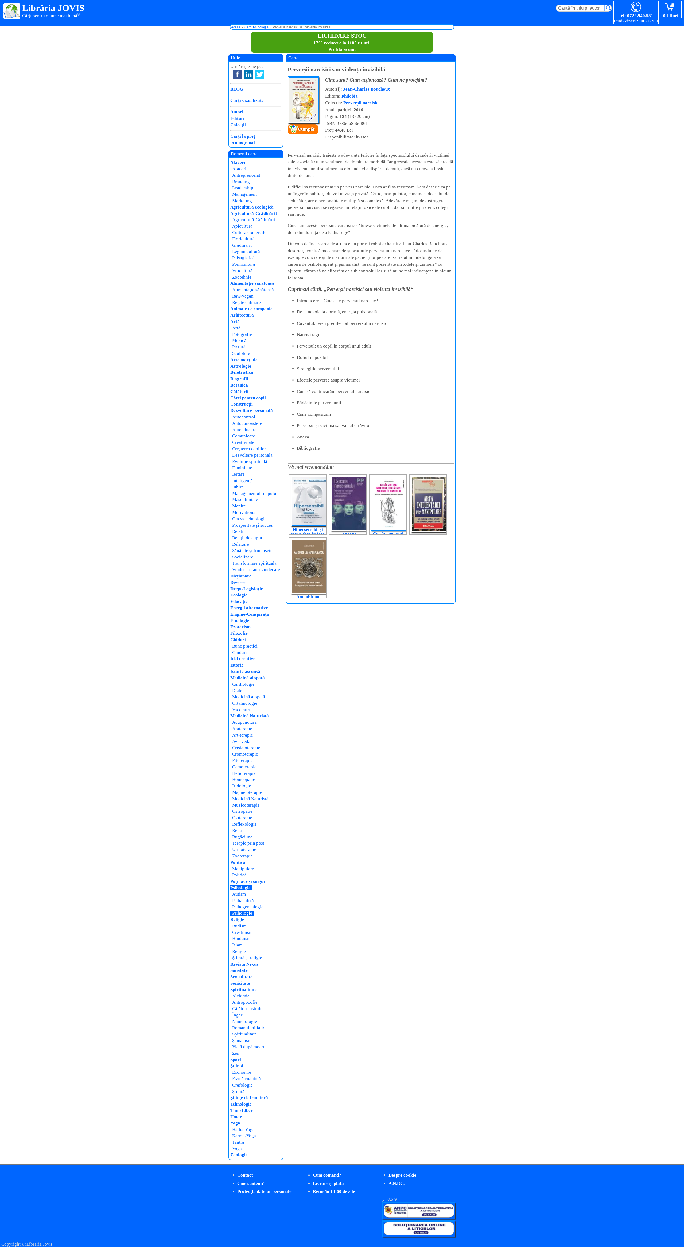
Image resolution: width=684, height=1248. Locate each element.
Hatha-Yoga (243, 1129)
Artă (235, 321)
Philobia (349, 96)
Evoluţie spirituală (249, 461)
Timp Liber (241, 1110)
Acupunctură (244, 722)
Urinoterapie (244, 849)
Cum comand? (327, 1175)
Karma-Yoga (244, 1135)
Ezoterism (240, 626)
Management (244, 194)
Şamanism (241, 1040)
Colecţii (238, 124)
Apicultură (242, 226)
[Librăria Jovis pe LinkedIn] (248, 74)
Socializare (242, 557)
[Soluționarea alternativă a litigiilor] (418, 1217)
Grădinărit (242, 245)
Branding (241, 181)
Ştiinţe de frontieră (249, 1097)
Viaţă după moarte (249, 1046)
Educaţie (239, 601)
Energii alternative (249, 607)
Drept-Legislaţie (246, 588)
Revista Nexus (244, 964)
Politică (238, 862)
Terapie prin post (248, 843)
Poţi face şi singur (248, 881)
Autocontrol (243, 416)
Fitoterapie (242, 760)
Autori (236, 111)
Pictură (239, 346)
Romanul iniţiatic (248, 1027)
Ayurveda (241, 741)
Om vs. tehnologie (249, 518)
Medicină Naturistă (249, 715)
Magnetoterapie (247, 792)
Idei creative (242, 658)
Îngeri (238, 1015)
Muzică (239, 340)
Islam (237, 944)
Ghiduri (238, 639)
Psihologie (240, 887)
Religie (237, 919)
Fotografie (242, 334)
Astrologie (240, 366)
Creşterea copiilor (249, 448)
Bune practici (245, 646)
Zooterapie (242, 855)
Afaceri (237, 162)
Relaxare (240, 544)
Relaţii (238, 531)
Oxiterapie (242, 817)
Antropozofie (245, 1002)
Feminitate (242, 467)
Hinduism (241, 938)
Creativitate (243, 442)
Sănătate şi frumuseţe (252, 550)
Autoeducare (244, 429)
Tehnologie (241, 1104)
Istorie (237, 665)
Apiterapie (242, 728)
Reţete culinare (246, 302)
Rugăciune (242, 836)
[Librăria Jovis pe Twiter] (259, 74)
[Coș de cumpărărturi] (670, 7)
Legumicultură (246, 251)
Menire (239, 506)
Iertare (238, 474)
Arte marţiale (244, 359)
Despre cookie (402, 1175)
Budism (239, 926)
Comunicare (243, 435)
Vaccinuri (241, 709)
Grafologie (242, 1085)
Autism (239, 894)
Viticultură (242, 270)
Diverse (238, 582)
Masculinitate (245, 499)
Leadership (242, 187)
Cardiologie (243, 684)
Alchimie (241, 996)
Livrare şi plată (328, 1183)
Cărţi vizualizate (247, 100)
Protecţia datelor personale (264, 1191)
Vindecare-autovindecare (256, 569)
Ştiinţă (236, 1065)
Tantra (238, 1142)
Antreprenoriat (246, 175)
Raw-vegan (243, 296)
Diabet (238, 690)
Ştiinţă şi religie (247, 957)
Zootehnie (241, 277)
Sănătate (239, 970)
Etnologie (239, 620)
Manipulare (243, 868)
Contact (245, 1175)
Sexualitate (241, 976)
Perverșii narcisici (361, 102)
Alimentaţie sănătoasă (252, 283)
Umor (236, 1116)
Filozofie (239, 633)
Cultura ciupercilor (250, 232)
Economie (241, 1072)
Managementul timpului (255, 493)
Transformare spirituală (254, 563)
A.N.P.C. (396, 1183)
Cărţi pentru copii (248, 397)
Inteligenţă (242, 480)
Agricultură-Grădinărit (253, 213)
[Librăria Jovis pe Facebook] (237, 74)
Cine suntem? (250, 1183)
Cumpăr (306, 129)
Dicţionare (240, 576)
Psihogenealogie (247, 906)
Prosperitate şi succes (252, 525)
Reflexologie (244, 824)
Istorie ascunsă (245, 671)
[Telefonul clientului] (636, 7)
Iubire (238, 487)
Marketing (242, 200)
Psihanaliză (243, 900)
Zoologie (239, 1154)
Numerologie (244, 1021)
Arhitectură (242, 315)
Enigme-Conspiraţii (249, 614)
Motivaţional (244, 512)
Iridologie (241, 785)
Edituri (237, 118)
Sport (235, 1059)
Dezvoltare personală (251, 410)
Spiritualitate (243, 989)
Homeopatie (243, 779)
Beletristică (241, 372)
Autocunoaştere (247, 423)
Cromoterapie (245, 754)
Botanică (239, 385)
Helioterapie (244, 773)
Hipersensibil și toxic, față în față (308, 532)
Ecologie (238, 595)
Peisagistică (243, 257)
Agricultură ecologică (252, 207)
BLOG (236, 89)
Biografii (239, 378)
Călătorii (239, 391)
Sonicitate (240, 983)
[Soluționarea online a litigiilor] (418, 1235)
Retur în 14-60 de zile (334, 1191)
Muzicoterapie (246, 805)
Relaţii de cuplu (247, 537)
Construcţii (241, 404)
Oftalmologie (244, 703)
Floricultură (243, 238)
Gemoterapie (244, 766)
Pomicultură (243, 264)
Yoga (235, 1123)
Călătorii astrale (247, 1008)
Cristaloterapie (246, 747)
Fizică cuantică (246, 1078)
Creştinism (242, 932)
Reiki (237, 830)
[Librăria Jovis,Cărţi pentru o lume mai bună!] (12, 11)
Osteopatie (242, 811)
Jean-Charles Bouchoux (366, 89)
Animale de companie (251, 308)
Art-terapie (242, 735)
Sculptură (241, 353)
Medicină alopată (247, 677)
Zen (235, 1053)
